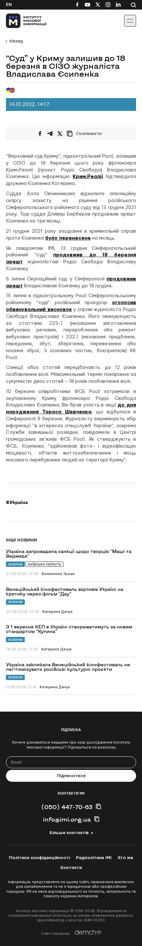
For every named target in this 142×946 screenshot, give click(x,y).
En (9, 4)
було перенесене (68, 238)
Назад (16, 41)
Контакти (71, 867)
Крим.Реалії (88, 176)
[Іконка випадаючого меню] (130, 21)
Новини (15, 564)
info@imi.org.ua (67, 819)
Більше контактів (69, 832)
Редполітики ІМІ (94, 857)
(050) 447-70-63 (66, 807)
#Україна (17, 502)
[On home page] (20, 20)
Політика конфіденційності (39, 857)
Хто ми (125, 857)
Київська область (44, 564)
